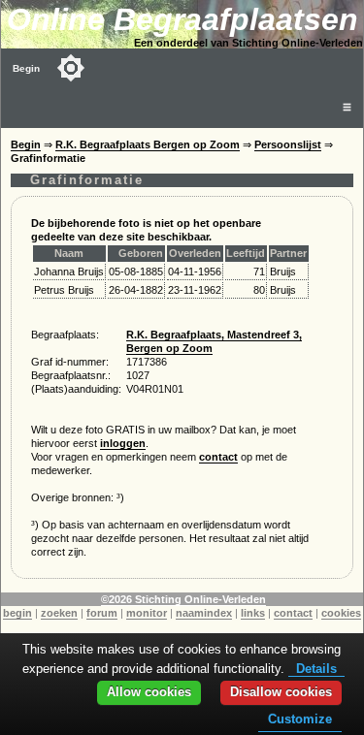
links (253, 613)
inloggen (123, 443)
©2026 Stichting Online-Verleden (183, 599)
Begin (26, 68)
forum (101, 613)
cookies (341, 613)
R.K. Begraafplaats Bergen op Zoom (147, 144)
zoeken (59, 613)
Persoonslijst (287, 144)
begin (17, 613)
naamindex (204, 613)
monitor (146, 613)
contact (218, 457)
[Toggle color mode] (70, 67)
